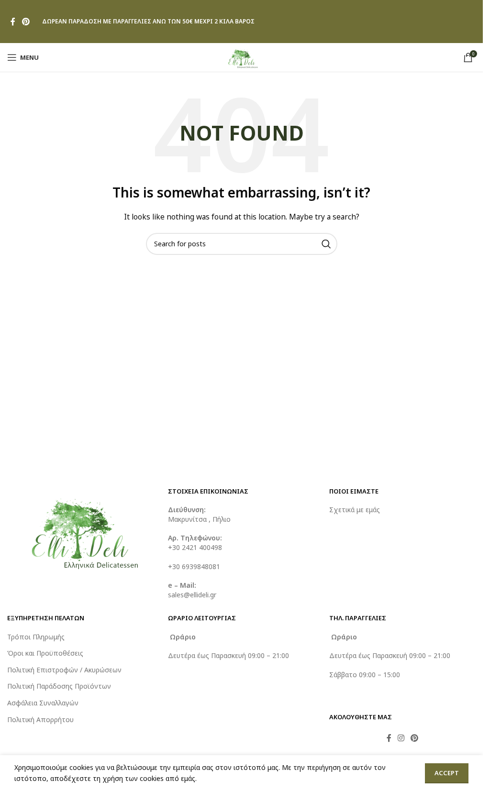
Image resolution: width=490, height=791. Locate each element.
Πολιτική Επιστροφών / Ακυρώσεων (64, 669)
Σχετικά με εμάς (354, 509)
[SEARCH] (326, 244)
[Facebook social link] (13, 21)
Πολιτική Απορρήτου (40, 719)
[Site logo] (241, 56)
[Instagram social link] (401, 738)
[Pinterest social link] (26, 21)
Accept (446, 773)
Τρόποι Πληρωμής (36, 636)
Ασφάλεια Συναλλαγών (42, 702)
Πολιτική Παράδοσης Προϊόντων (59, 686)
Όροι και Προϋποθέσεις (45, 653)
